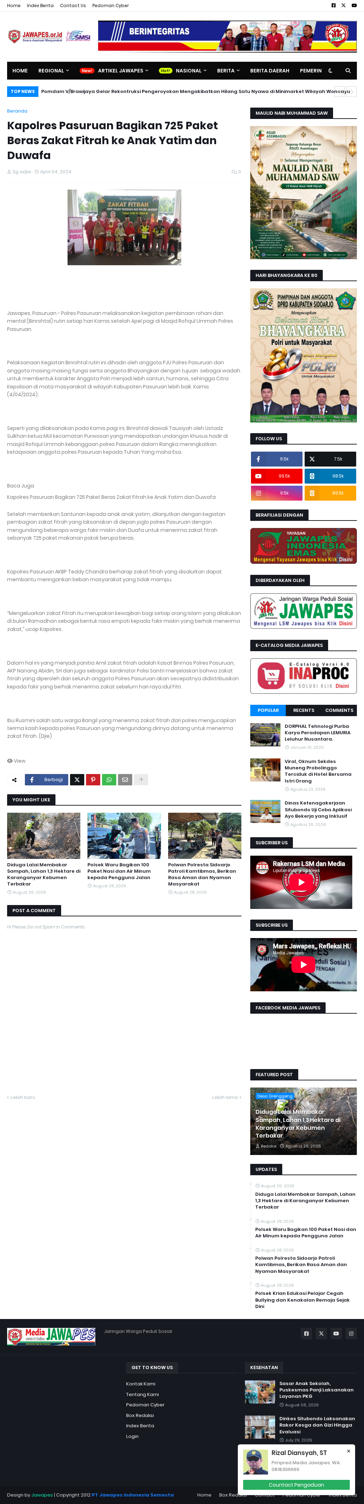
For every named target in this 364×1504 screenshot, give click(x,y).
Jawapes (42, 1495)
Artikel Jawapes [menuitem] (120, 70)
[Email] (125, 779)
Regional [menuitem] (51, 70)
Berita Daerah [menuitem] (269, 70)
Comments (339, 710)
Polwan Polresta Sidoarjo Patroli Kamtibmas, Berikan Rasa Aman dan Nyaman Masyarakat (202, 875)
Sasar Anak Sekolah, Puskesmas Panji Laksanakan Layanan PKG (316, 1390)
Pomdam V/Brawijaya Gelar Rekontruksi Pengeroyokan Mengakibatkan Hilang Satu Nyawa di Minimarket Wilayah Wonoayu (195, 91)
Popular (268, 710)
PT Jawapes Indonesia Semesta (133, 1495)
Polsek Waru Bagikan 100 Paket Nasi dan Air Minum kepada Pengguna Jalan (119, 871)
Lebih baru (23, 1097)
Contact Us (73, 5)
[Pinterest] (93, 779)
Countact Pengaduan (296, 1484)
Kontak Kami (140, 1383)
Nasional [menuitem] (189, 70)
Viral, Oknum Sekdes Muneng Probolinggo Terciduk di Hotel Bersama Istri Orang (318, 771)
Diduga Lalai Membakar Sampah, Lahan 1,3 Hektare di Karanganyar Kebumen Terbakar (43, 875)
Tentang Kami (142, 1394)
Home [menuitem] (20, 70)
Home (14, 5)
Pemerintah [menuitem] (316, 70)
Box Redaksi (140, 1415)
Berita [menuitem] (226, 70)
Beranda (17, 111)
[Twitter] (77, 779)
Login (132, 1436)
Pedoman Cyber (110, 5)
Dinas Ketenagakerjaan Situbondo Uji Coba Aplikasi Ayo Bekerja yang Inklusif (318, 809)
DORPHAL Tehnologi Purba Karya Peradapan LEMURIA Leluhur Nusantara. (317, 732)
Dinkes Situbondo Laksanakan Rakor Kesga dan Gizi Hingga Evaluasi (317, 1425)
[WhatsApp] (109, 779)
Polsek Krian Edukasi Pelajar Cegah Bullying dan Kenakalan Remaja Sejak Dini (302, 1299)
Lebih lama (225, 1097)
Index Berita (40, 5)
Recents (303, 710)
